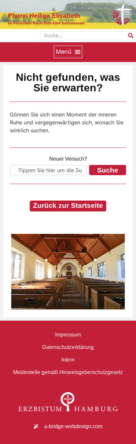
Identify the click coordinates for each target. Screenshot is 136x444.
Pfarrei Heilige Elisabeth (44, 15)
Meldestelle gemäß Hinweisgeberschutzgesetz (68, 372)
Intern (68, 360)
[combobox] (48, 170)
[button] (68, 52)
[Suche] (130, 36)
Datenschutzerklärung (68, 347)
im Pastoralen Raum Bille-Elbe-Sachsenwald (46, 23)
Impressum (68, 334)
